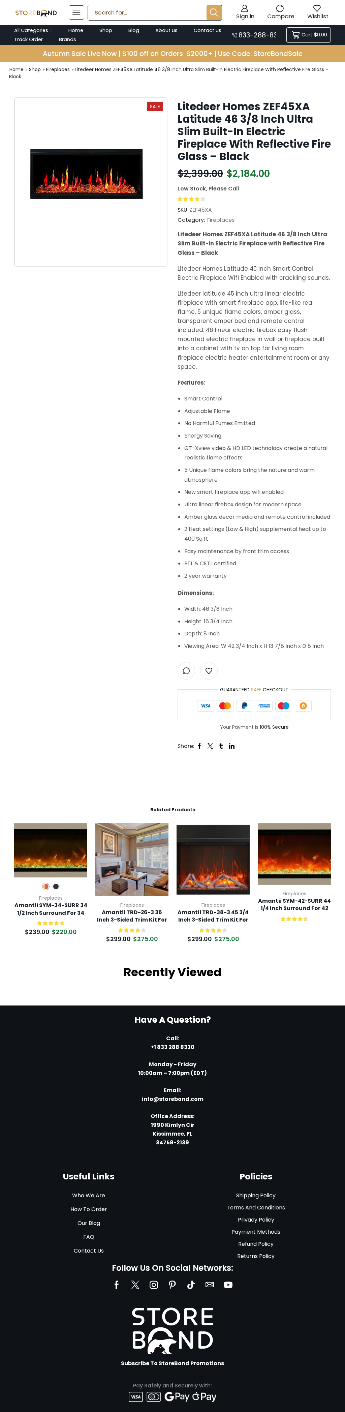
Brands (67, 39)
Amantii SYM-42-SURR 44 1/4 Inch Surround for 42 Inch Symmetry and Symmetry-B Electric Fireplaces (294, 905)
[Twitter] (135, 1285)
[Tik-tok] (191, 1285)
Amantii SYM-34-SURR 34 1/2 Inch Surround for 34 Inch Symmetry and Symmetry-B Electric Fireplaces (50, 909)
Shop (105, 30)
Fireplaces (58, 69)
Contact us (207, 30)
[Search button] (214, 12)
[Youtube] (228, 1285)
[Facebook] (117, 1285)
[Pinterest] (172, 1285)
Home (75, 30)
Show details (74, 832)
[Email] (210, 1285)
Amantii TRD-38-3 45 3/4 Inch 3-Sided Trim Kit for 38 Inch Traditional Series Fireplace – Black (213, 916)
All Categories (31, 30)
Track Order (28, 39)
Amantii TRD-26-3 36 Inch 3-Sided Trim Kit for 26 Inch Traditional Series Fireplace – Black (132, 916)
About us (166, 30)
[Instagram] (154, 1285)
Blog (133, 30)
